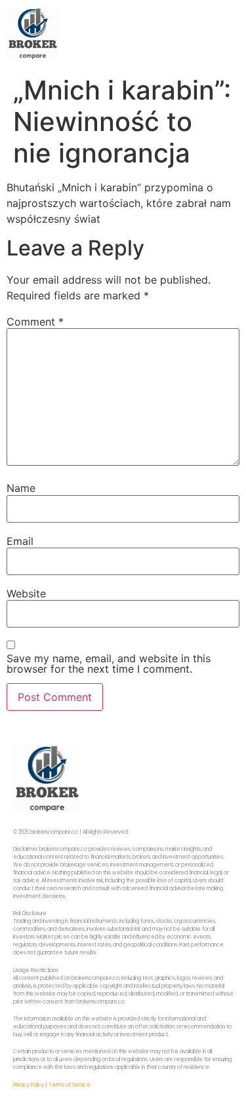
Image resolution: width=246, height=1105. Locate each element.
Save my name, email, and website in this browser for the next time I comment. (109, 663)
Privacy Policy (28, 1085)
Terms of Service (70, 1085)
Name (21, 488)
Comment (35, 321)
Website (26, 593)
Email (20, 541)
